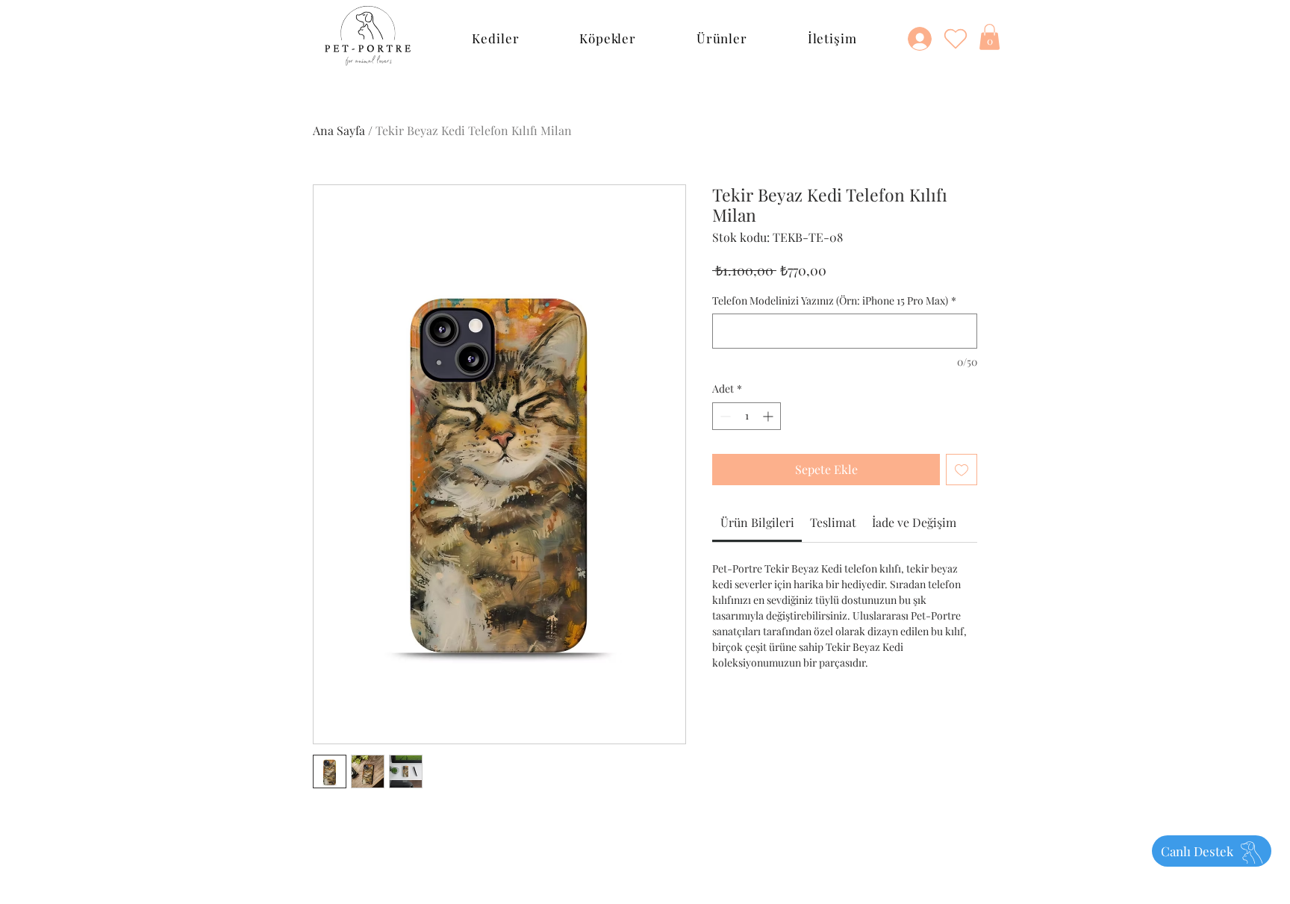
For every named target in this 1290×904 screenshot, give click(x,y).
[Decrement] (723, 416)
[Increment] (769, 416)
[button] (495, 38)
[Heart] (955, 38)
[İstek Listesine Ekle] (961, 469)
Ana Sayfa (339, 130)
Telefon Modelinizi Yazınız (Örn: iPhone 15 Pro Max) (834, 300)
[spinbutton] (746, 416)
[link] (757, 522)
